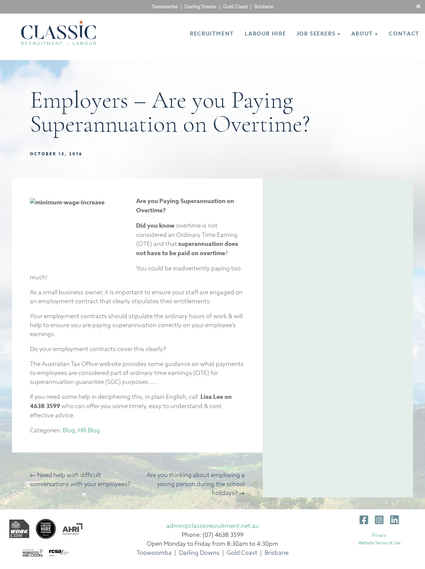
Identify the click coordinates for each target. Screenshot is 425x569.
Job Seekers (316, 34)
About (362, 34)
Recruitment (212, 34)
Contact (404, 34)
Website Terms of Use (379, 542)
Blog (69, 430)
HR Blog (89, 430)
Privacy (379, 535)
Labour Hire (265, 34)
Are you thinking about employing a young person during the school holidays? (196, 484)
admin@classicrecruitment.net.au (212, 526)
